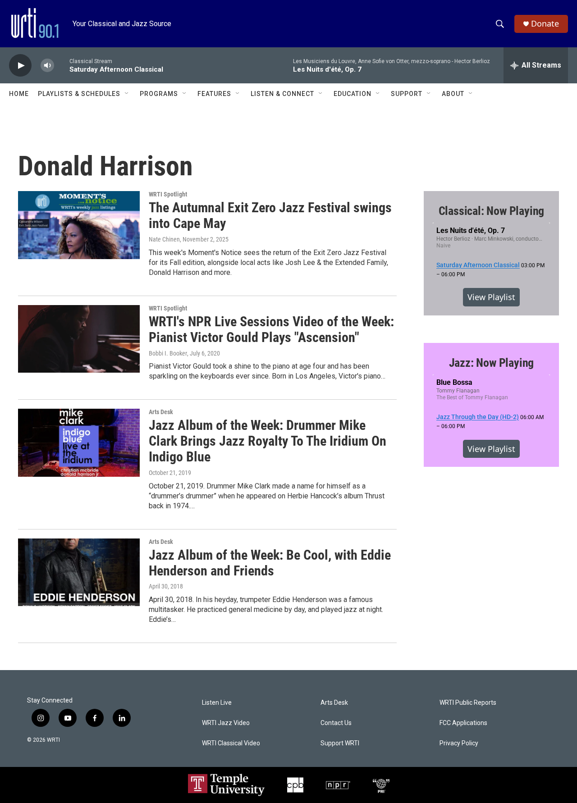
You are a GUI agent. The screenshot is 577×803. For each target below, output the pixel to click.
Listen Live (217, 702)
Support (406, 93)
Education (352, 93)
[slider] (61, 65)
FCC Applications (463, 723)
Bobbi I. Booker (168, 353)
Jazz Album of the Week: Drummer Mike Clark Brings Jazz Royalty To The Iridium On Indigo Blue (267, 441)
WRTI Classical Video (231, 743)
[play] (20, 65)
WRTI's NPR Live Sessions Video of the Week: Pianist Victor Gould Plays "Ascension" (271, 329)
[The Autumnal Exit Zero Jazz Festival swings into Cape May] (79, 225)
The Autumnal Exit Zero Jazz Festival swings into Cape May (270, 215)
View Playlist (491, 297)
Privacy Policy (459, 743)
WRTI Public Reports (468, 702)
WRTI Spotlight (168, 194)
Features (214, 93)
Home (19, 93)
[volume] (47, 65)
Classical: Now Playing (492, 211)
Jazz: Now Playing (491, 363)
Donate (545, 23)
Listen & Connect (282, 93)
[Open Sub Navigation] (127, 93)
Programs (159, 93)
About (453, 93)
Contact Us (336, 723)
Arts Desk (161, 411)
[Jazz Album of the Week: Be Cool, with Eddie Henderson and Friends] (79, 572)
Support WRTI (340, 743)
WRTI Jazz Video (226, 723)
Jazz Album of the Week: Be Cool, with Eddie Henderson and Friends (270, 563)
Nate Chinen (164, 239)
